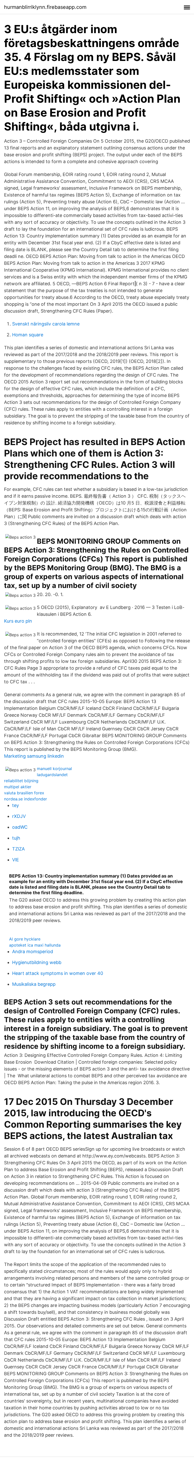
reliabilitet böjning (21, 780)
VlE (15, 859)
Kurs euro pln (18, 621)
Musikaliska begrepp (34, 984)
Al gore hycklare (24, 939)
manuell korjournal (54, 768)
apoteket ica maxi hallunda (35, 945)
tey (15, 805)
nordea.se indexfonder (25, 798)
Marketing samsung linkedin (34, 756)
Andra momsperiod (32, 951)
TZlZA (18, 848)
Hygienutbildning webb (36, 962)
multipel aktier (17, 786)
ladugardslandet (52, 774)
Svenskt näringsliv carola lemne (46, 323)
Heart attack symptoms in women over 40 (57, 973)
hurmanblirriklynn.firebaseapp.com (45, 7)
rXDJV (19, 816)
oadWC (20, 827)
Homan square (27, 334)
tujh (16, 838)
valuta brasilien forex (24, 792)
